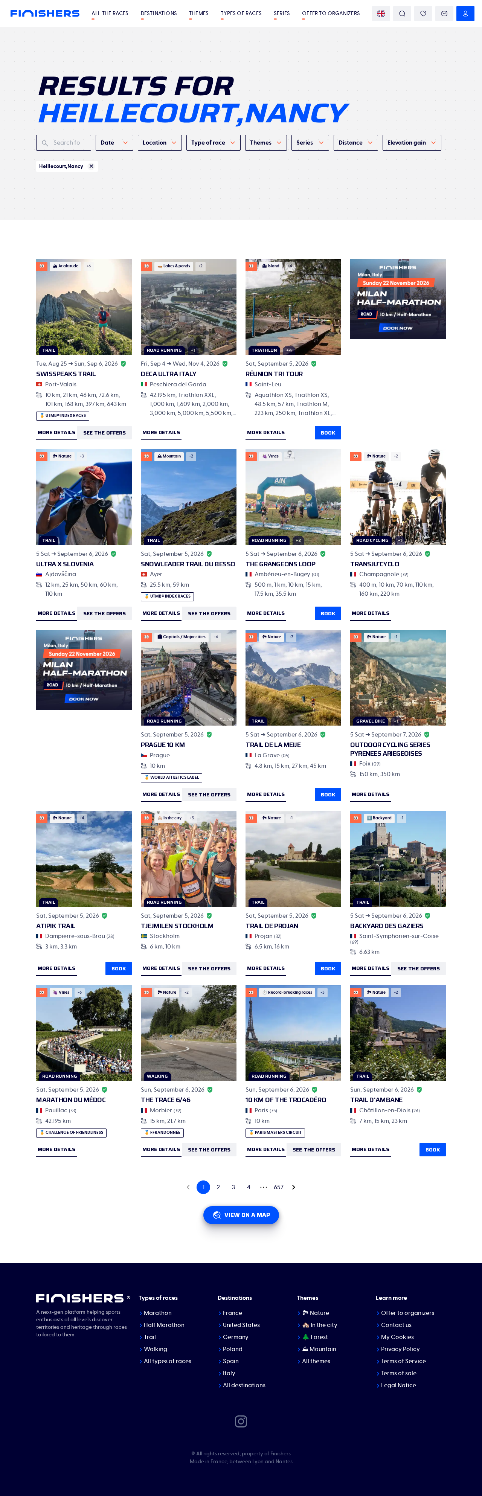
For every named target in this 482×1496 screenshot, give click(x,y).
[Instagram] (241, 1421)
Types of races (241, 13)
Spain (231, 1361)
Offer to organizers (331, 13)
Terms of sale (398, 1373)
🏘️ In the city (319, 1325)
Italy (229, 1373)
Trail (150, 1337)
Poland (233, 1349)
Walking (155, 1349)
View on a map (247, 1215)
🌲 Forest (315, 1337)
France (232, 1313)
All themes (316, 1361)
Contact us (396, 1325)
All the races (110, 13)
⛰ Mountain (319, 1349)
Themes (199, 13)
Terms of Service (403, 1361)
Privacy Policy (400, 1349)
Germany (236, 1337)
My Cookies (397, 1337)
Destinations (159, 13)
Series (282, 13)
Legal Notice (398, 1385)
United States (241, 1325)
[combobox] (114, 143)
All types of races (167, 1361)
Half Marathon (164, 1325)
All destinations (244, 1385)
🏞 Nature (315, 1313)
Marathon (158, 1313)
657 (279, 1187)
